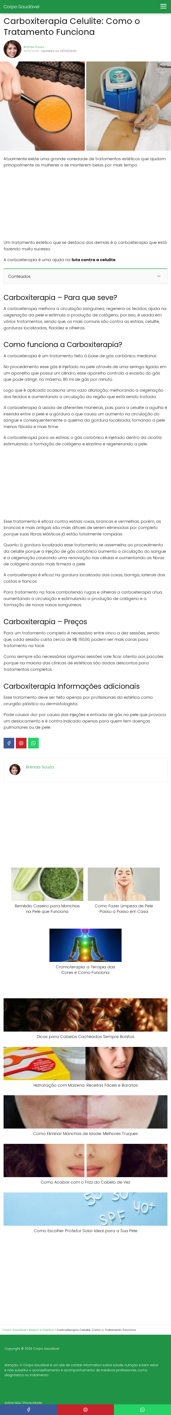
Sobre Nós (12, 1403)
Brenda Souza (34, 47)
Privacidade (32, 1403)
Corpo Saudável (21, 7)
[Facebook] (9, 743)
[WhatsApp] (33, 743)
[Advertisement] (85, 204)
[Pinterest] (21, 743)
